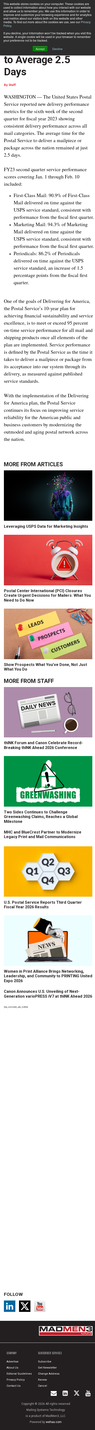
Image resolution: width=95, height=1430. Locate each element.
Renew (42, 1379)
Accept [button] (40, 49)
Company (12, 1353)
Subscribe (44, 1361)
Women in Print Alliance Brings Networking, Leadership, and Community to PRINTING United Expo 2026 (48, 976)
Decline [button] (57, 49)
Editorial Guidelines (19, 1373)
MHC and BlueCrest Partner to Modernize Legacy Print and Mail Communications (42, 834)
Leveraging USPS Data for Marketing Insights (46, 526)
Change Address (48, 1373)
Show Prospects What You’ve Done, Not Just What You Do (45, 667)
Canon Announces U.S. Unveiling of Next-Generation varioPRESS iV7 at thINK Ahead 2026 (48, 993)
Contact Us (13, 1385)
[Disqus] (49, 1078)
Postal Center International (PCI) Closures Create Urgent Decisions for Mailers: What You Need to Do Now (47, 595)
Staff (12, 85)
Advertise (13, 1361)
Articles (50, 464)
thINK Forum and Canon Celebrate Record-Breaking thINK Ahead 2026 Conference (43, 745)
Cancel (42, 1385)
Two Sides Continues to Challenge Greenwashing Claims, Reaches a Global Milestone (41, 817)
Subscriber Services (50, 1353)
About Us (12, 1367)
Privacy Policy (16, 1379)
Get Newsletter (47, 1367)
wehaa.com (54, 1422)
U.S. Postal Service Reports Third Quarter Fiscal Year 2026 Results (43, 904)
